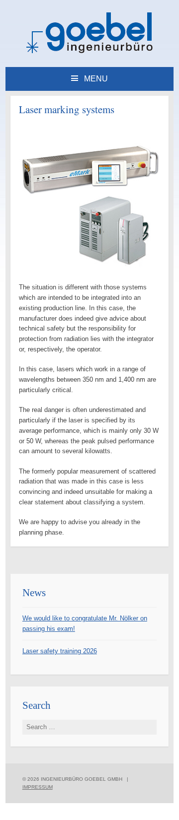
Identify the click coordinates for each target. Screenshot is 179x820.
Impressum (37, 787)
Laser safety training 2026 (59, 651)
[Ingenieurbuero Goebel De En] (89, 51)
